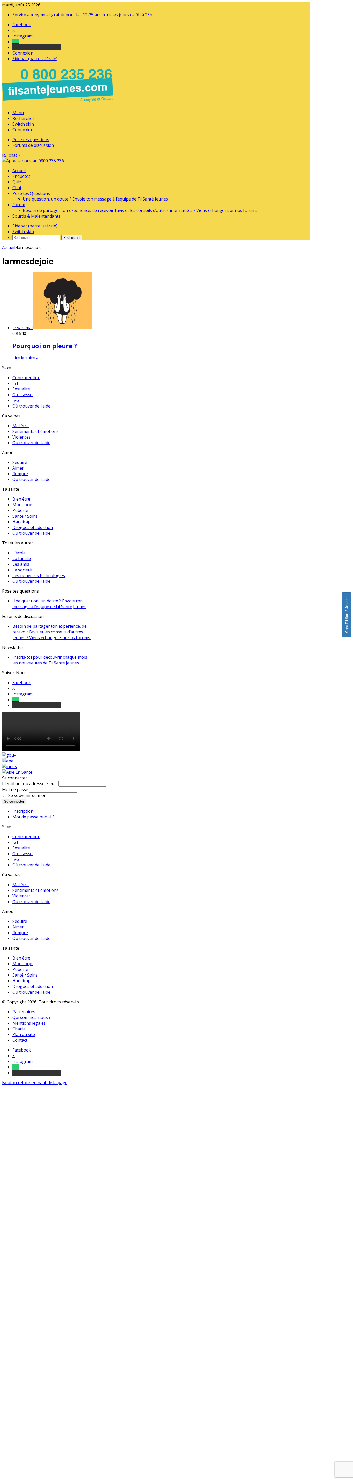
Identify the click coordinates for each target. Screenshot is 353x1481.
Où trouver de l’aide (31, 406)
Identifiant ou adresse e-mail (29, 783)
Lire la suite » (25, 358)
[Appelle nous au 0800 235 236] (58, 103)
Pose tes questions (30, 139)
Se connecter (14, 801)
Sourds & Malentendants (36, 216)
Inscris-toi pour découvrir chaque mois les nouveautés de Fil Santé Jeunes (49, 660)
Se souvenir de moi (26, 795)
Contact (19, 1040)
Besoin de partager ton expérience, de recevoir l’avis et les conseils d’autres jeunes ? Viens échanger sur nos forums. (51, 631)
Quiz (16, 182)
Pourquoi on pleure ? (44, 345)
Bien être (21, 499)
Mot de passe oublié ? (33, 817)
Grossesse (22, 394)
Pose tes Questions (31, 193)
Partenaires (23, 1012)
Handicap (21, 522)
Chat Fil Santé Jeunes (346, 615)
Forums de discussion (33, 145)
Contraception (26, 377)
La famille (21, 558)
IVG (15, 400)
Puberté (20, 510)
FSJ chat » (11, 155)
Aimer (18, 468)
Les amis (20, 564)
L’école (19, 553)
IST (15, 383)
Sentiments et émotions (35, 431)
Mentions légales (29, 1023)
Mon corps (22, 505)
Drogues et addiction (32, 527)
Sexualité (21, 389)
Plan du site (23, 1034)
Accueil (19, 170)
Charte (19, 1029)
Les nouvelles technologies (38, 575)
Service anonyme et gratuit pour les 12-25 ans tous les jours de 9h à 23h (82, 15)
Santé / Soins (25, 516)
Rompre (20, 474)
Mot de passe (15, 789)
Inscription (22, 811)
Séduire (19, 462)
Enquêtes (21, 176)
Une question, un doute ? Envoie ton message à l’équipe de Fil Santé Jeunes (95, 199)
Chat (16, 187)
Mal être (20, 425)
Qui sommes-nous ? (31, 1017)
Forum (18, 205)
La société (22, 570)
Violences (21, 437)
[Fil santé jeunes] (33, 161)
